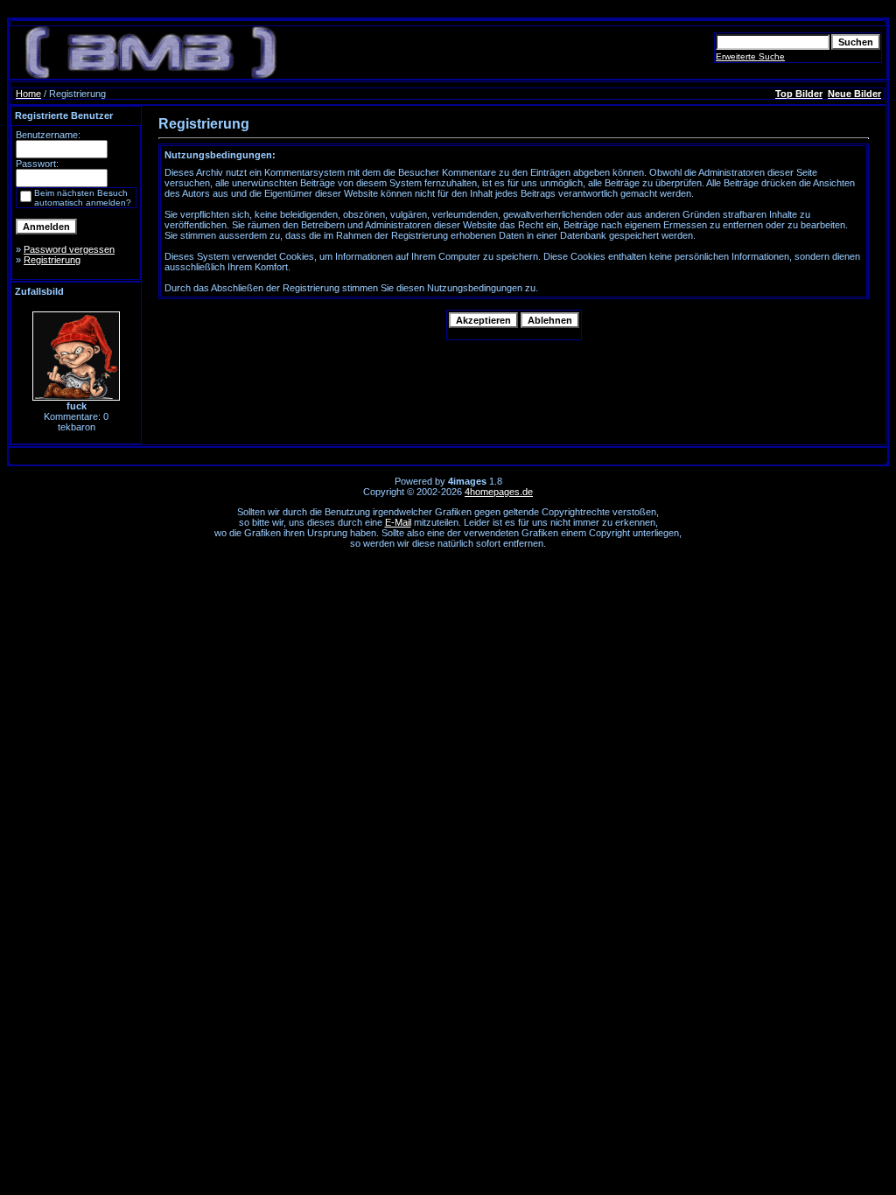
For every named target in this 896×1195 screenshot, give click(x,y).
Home (28, 93)
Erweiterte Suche (750, 56)
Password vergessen (69, 249)
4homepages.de (499, 491)
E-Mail (398, 522)
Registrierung (52, 260)
